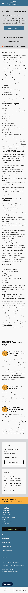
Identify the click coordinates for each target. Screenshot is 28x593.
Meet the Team (6, 542)
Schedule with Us (14, 28)
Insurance (5, 554)
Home (3, 534)
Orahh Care (15, 571)
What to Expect (6, 546)
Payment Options (7, 550)
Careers (9, 571)
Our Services (5, 538)
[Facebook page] (3, 558)
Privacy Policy (5, 569)
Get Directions (14, 462)
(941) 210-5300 (16, 41)
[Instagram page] (6, 558)
